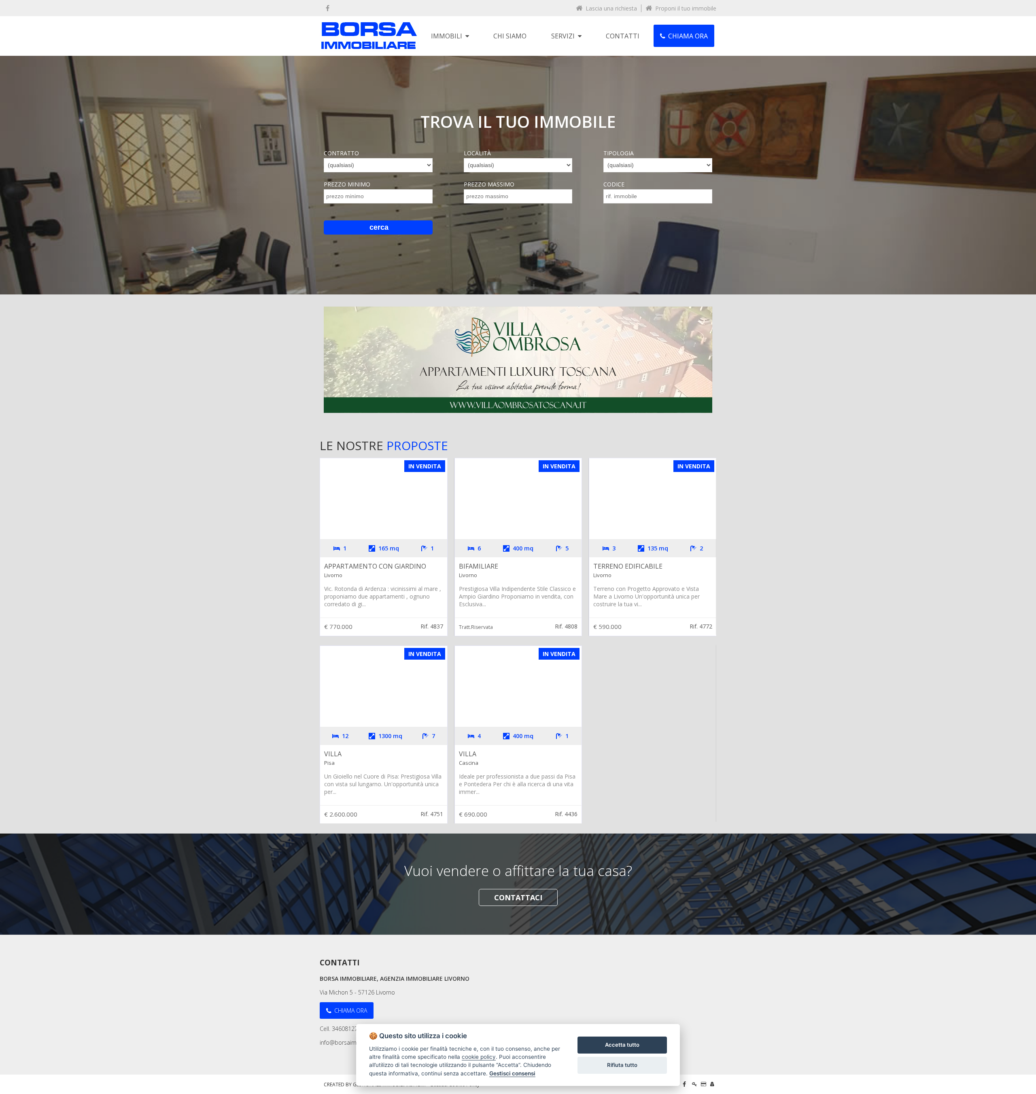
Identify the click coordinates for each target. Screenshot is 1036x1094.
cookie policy (479, 1057)
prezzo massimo (489, 184)
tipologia (618, 153)
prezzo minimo (347, 184)
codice (613, 184)
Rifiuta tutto (622, 1065)
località (477, 153)
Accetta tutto (622, 1044)
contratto (341, 153)
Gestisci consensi (512, 1073)
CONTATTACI (518, 897)
